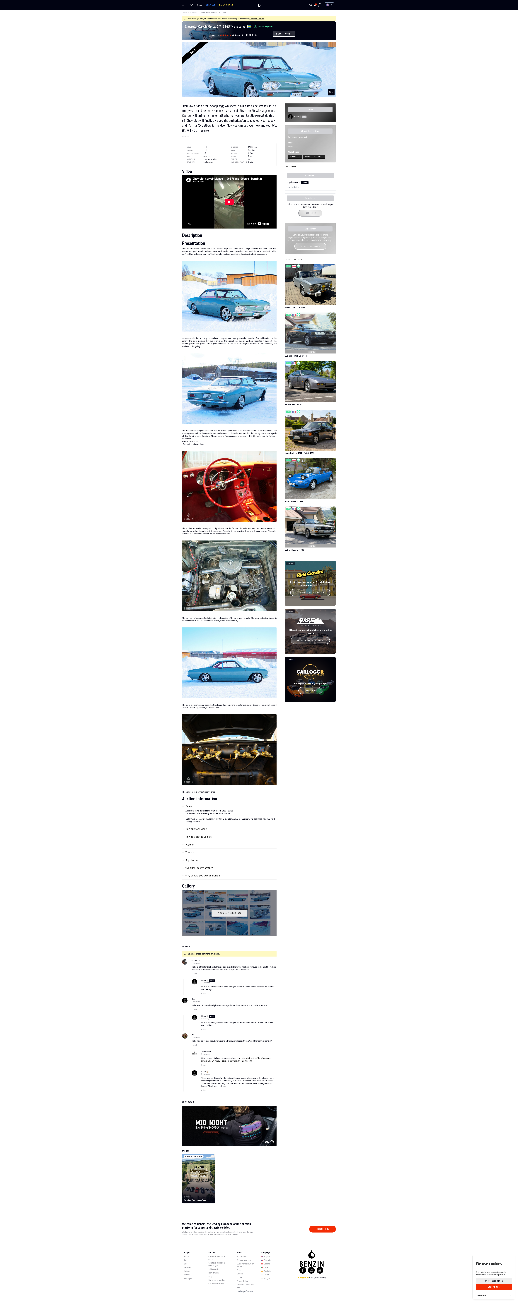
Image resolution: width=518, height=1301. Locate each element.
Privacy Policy (242, 1281)
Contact (240, 1277)
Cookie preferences (245, 1291)
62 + (331, 92)
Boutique (188, 1278)
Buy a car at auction (216, 1280)
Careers (240, 1274)
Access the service (310, 246)
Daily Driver (226, 5)
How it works (284, 33)
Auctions (193, 13)
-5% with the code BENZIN (310, 640)
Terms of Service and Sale (245, 1286)
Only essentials (494, 1281)
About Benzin (242, 1256)
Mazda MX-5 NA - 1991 (294, 501)
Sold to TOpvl (290, 167)
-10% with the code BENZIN (310, 592)
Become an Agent (244, 1260)
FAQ (210, 1276)
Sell (199, 5)
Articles (187, 1271)
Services (210, 5)
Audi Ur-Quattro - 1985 (294, 550)
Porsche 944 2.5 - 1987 (294, 404)
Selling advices (214, 1269)
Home (186, 1256)
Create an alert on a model (216, 1257)
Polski (266, 1275)
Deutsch (267, 1271)
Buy (192, 5)
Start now (310, 690)
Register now (323, 1229)
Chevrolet (295, 157)
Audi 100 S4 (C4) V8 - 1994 (296, 356)
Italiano (266, 1267)
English (266, 1256)
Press (239, 1270)
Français (266, 1260)
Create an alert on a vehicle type (216, 1264)
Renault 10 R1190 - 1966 (295, 307)
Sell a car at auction (216, 1284)
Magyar (266, 1278)
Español (266, 1264)
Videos (187, 1275)
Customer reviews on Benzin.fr (245, 1265)
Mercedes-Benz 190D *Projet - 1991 (299, 453)
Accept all (494, 1287)
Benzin (184, 13)
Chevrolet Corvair (256, 19)
